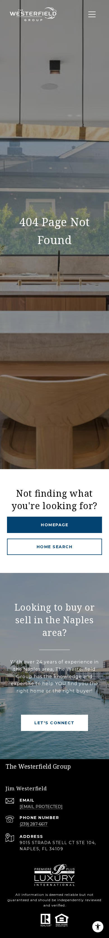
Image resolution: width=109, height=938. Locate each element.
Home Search (55, 546)
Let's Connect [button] (54, 722)
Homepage (54, 524)
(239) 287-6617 (34, 824)
